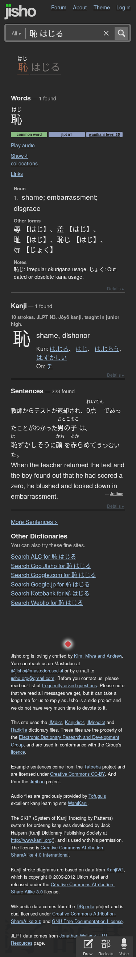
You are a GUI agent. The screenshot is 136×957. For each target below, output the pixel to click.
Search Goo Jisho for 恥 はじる (51, 566)
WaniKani (77, 803)
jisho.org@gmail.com (32, 678)
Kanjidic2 (74, 722)
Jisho (20, 12)
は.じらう (107, 349)
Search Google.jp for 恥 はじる (50, 584)
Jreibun (116, 493)
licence (18, 751)
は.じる (59, 349)
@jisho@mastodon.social (37, 670)
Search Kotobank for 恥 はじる (50, 593)
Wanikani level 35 (104, 134)
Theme (102, 7)
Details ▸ (115, 288)
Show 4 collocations (24, 159)
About (80, 7)
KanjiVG (115, 869)
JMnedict (96, 722)
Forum (58, 7)
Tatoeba (92, 766)
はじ (81, 349)
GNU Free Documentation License (87, 921)
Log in (123, 7)
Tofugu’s (97, 795)
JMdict (55, 722)
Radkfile (19, 729)
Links (17, 173)
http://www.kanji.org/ (32, 839)
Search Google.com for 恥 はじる (53, 575)
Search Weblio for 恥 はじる (47, 602)
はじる (45, 67)
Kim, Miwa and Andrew (98, 655)
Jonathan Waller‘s (77, 935)
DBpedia (85, 906)
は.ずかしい (51, 357)
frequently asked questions (69, 685)
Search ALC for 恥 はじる (43, 556)
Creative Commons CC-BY (77, 773)
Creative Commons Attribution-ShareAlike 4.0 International (57, 851)
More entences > (34, 522)
